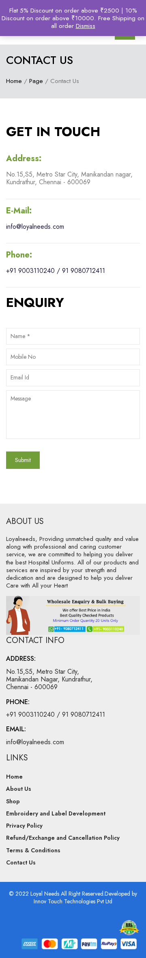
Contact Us (21, 862)
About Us (18, 789)
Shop (13, 801)
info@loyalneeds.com (35, 226)
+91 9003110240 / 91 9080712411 (55, 270)
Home (14, 80)
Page (36, 80)
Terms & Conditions (33, 850)
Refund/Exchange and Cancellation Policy (63, 838)
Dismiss (85, 25)
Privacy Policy (24, 826)
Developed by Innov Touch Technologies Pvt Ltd (85, 897)
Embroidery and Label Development (55, 813)
